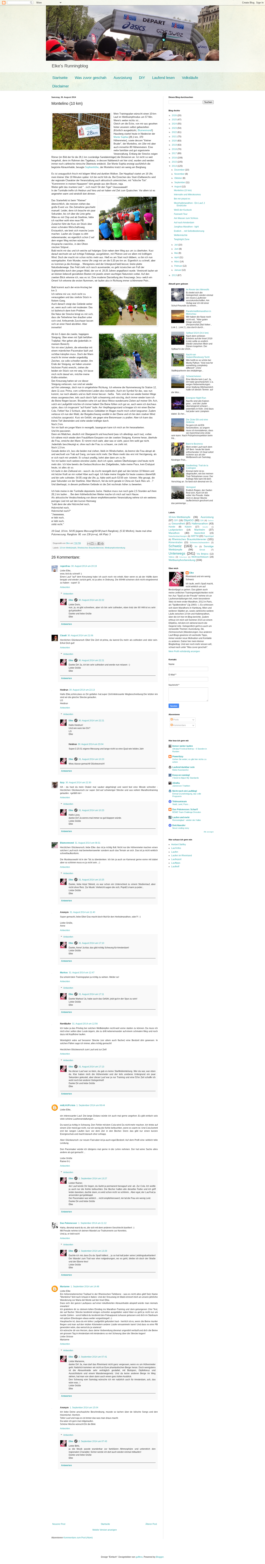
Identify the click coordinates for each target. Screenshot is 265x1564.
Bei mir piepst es (182, 198)
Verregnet (191, 487)
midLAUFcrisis (67, 1105)
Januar (178, 270)
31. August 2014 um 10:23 (91, 759)
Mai (176, 253)
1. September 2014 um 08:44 (90, 1105)
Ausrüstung (123, 78)
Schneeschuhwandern (199, 542)
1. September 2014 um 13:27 (93, 1178)
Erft (202, 520)
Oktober (178, 178)
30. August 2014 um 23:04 (90, 744)
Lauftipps (175, 863)
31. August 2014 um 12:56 (85, 1023)
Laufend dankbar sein (183, 767)
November (179, 174)
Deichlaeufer (179, 825)
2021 (174, 136)
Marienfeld (199, 533)
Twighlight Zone (181, 239)
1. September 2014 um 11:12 (92, 1223)
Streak (202, 550)
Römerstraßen (176, 542)
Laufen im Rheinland (181, 855)
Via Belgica (203, 554)
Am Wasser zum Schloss (186, 218)
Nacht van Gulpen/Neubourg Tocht (197, 355)
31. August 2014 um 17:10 (91, 943)
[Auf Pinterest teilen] (102, 543)
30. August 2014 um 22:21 (91, 660)
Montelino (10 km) (183, 190)
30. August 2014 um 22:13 (82, 690)
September (180, 182)
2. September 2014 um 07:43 (93, 1441)
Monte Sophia (121, 137)
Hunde (172, 526)
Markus (64, 972)
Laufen (174, 852)
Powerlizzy (177, 756)
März (177, 261)
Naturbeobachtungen (178, 536)
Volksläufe (190, 78)
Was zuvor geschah (90, 78)
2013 (174, 275)
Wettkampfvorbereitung (115, 548)
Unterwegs (177, 553)
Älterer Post (151, 1524)
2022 (174, 132)
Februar (178, 266)
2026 (174, 115)
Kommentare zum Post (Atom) (78, 1537)
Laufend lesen (163, 78)
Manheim (199, 529)
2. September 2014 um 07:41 (93, 1357)
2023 (174, 128)
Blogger (160, 1557)
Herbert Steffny (178, 844)
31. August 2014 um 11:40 (82, 912)
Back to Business (194, 444)
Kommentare (179, 725)
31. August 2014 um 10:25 (91, 879)
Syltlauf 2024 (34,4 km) (197, 333)
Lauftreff (175, 866)
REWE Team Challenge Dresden (186, 812)
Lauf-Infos (176, 848)
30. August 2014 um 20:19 (84, 566)
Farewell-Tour (180, 214)
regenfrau (65, 566)
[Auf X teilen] (95, 543)
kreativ (205, 527)
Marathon (174, 532)
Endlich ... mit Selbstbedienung (189, 231)
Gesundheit (178, 523)
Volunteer (183, 557)
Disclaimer (60, 86)
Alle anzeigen (209, 832)
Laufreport (176, 859)
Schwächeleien (193, 376)
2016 (174, 157)
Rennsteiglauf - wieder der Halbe (186, 820)
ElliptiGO (189, 520)
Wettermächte (180, 235)
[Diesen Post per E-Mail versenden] (88, 543)
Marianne (65, 1286)
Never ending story (180, 828)
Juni (176, 249)
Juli (176, 245)
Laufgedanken (176, 530)
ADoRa (176, 783)
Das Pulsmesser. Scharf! (185, 809)
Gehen (211, 521)
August (178, 186)
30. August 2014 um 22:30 (78, 782)
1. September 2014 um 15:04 (84, 1407)
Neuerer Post (58, 1524)
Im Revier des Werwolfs (197, 289)
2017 (174, 153)
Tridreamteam (179, 801)
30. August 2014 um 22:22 (91, 600)
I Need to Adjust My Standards (185, 778)
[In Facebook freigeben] (99, 543)
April (176, 257)
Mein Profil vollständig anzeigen (184, 651)
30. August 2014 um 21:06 (80, 635)
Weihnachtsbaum (200, 557)
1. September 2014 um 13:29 (93, 1251)
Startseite (60, 78)
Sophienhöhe (92, 167)
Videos (172, 557)
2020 (174, 140)
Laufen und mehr (181, 817)
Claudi (63, 635)
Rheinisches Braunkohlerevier (91, 548)
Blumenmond (144, 130)
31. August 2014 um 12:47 (81, 972)
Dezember (179, 170)
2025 (174, 119)
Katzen (188, 526)
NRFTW (195, 536)
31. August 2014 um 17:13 (91, 1066)
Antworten (65, 587)
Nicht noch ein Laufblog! (184, 791)
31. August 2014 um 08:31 (87, 843)
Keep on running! (181, 775)
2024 (174, 123)
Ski (196, 546)
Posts (176, 719)
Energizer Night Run (196, 398)
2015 (174, 162)
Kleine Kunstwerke (180, 770)
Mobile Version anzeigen (104, 1530)
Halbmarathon (200, 523)
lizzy (62, 782)
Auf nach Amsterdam (184, 222)
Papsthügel (209, 536)
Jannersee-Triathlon (181, 786)
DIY (142, 78)
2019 (174, 145)
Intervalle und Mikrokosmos (187, 194)
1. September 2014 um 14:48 (85, 1286)
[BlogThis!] (92, 543)
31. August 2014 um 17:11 (91, 994)
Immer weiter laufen (182, 746)
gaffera (139, 1557)
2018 (174, 149)
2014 (174, 166)
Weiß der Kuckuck (183, 210)
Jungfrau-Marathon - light (186, 226)
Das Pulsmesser (68, 1223)
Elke (71, 600)
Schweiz (175, 546)
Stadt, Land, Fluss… (181, 804)
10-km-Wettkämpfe (68, 548)
